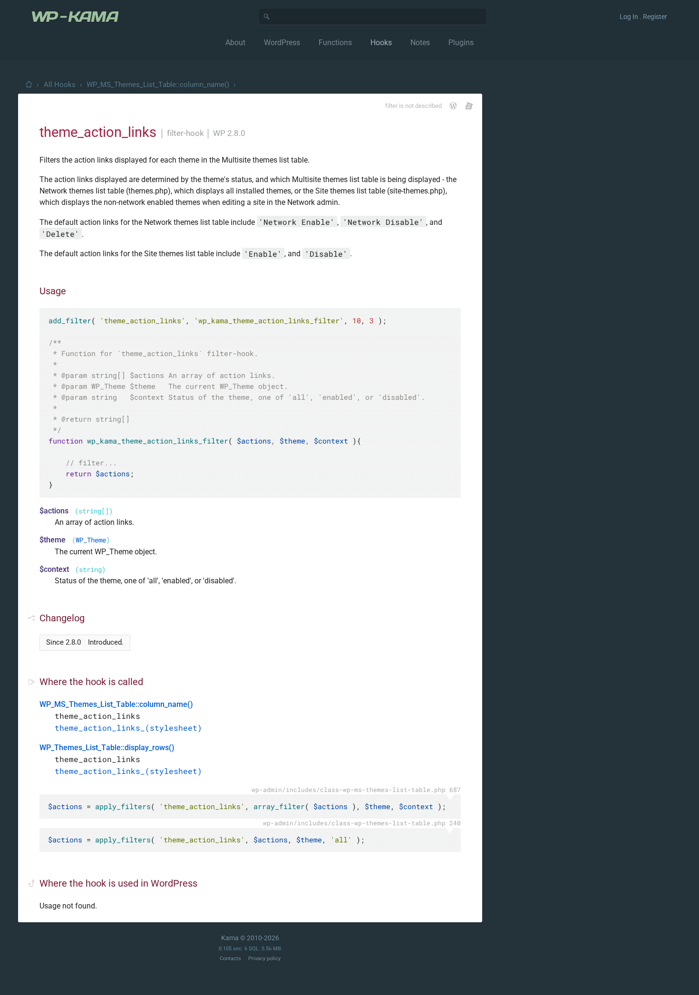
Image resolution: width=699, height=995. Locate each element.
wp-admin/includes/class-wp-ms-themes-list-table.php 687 (356, 789)
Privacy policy (264, 959)
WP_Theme (91, 540)
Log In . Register (643, 16)
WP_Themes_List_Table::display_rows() (107, 747)
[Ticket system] (469, 106)
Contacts (230, 959)
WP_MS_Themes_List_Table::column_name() (158, 84)
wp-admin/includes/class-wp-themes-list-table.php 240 (362, 823)
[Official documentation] (453, 105)
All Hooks (60, 84)
